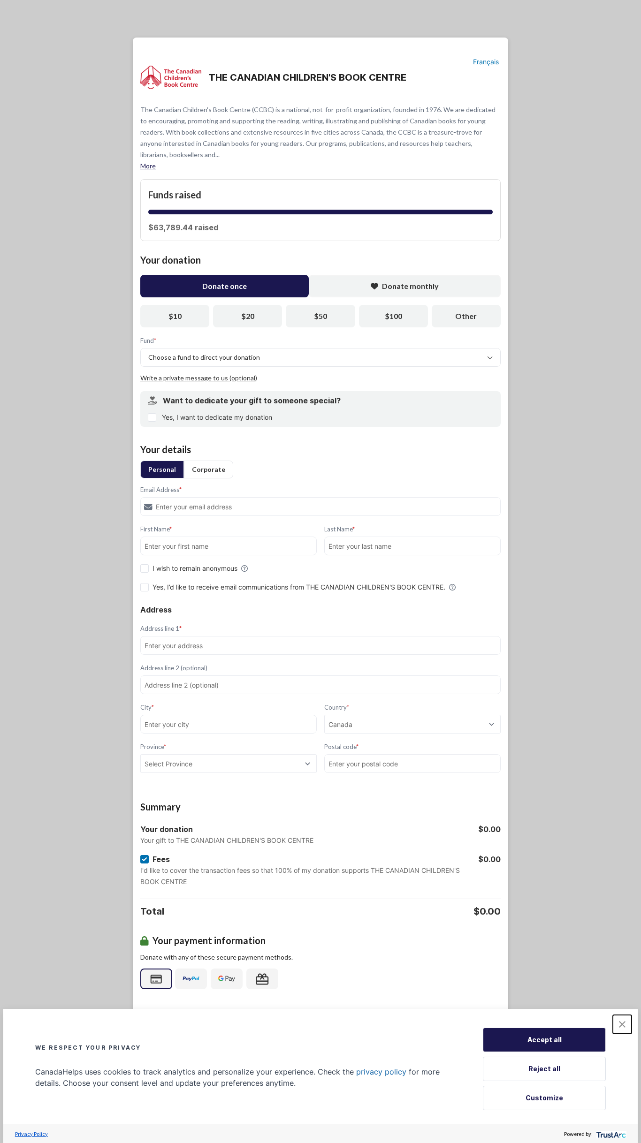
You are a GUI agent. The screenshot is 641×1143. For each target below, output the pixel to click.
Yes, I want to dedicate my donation (217, 417)
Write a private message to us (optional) (198, 378)
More (148, 166)
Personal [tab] (162, 469)
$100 (393, 315)
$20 (247, 315)
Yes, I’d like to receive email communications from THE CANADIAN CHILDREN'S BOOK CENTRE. (299, 587)
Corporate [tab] (208, 469)
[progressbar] (320, 212)
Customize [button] (544, 1098)
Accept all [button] (544, 1040)
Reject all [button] (544, 1069)
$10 (175, 315)
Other (466, 315)
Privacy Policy (31, 1133)
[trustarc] (610, 1134)
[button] (622, 1024)
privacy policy (381, 1071)
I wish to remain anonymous (195, 568)
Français (486, 62)
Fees (161, 859)
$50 (320, 315)
